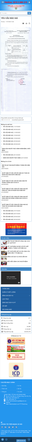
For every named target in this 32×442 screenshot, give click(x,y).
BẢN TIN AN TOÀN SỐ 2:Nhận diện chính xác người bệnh (18, 242)
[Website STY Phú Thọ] (16, 341)
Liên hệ (19, 388)
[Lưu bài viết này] (30, 23)
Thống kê (4, 391)
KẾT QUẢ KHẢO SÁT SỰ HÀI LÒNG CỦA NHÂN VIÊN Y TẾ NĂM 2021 (18, 252)
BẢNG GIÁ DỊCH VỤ (7, 295)
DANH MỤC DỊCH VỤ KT (9, 302)
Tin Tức (19, 385)
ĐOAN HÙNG (24, 431)
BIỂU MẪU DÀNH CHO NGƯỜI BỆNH (17, 261)
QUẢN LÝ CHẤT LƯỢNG (9, 292)
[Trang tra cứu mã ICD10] (16, 369)
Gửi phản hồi (22, 440)
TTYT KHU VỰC (16, 431)
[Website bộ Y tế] (16, 336)
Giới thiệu (4, 385)
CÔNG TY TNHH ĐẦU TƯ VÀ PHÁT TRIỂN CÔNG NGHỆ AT (15, 433)
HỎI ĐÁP (4, 306)
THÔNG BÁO (5, 288)
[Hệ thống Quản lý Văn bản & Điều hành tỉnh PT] (16, 356)
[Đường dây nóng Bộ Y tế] (16, 229)
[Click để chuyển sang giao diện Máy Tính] (6, 439)
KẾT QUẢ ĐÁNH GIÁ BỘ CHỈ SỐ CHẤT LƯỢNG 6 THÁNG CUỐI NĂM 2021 (18, 247)
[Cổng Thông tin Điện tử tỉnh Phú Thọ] (16, 348)
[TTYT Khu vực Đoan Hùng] (16, 8)
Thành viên (4, 388)
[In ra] (27, 23)
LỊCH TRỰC (5, 299)
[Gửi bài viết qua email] (23, 23)
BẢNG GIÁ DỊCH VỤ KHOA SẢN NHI (17, 256)
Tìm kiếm (19, 391)
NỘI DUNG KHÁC (7, 309)
